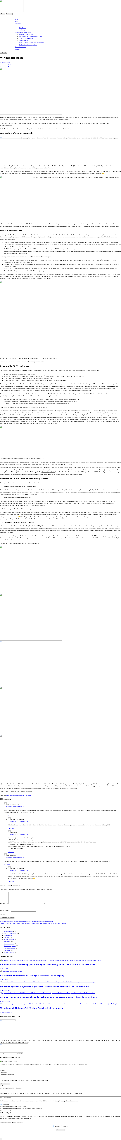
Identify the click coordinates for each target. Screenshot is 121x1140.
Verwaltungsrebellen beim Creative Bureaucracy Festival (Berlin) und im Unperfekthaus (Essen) (33, 923)
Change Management (10, 933)
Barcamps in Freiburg (89, 462)
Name (2, 907)
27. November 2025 (6, 1001)
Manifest (21, 26)
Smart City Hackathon (50, 464)
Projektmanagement (10, 946)
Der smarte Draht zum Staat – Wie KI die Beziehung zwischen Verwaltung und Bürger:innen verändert (48, 997)
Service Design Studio (48, 472)
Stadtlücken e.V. (35, 407)
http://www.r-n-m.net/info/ (68, 788)
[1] (117, 419)
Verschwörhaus (111, 462)
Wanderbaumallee (59, 276)
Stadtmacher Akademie (37, 117)
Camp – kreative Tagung (26, 38)
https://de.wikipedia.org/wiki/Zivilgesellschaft (18, 791)
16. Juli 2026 (4, 969)
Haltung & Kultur (9, 939)
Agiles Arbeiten (8, 931)
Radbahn (15, 264)
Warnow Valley (101, 274)
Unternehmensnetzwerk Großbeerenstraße (34, 278)
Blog (16, 21)
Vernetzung (28, 795)
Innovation (9, 795)
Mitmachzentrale (21, 274)
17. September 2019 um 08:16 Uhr (14, 806)
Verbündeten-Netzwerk (80, 276)
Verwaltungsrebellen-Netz (26, 34)
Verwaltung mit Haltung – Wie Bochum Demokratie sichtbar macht (32, 1008)
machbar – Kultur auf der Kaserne (44, 274)
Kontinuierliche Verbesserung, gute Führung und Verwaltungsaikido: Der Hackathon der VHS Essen (47, 964)
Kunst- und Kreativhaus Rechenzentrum (75, 274)
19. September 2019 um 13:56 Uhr (18, 834)
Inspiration (18, 23)
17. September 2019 (6, 62)
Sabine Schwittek (8, 65)
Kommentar (4, 903)
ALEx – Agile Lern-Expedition (28, 45)
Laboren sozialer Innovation (12, 464)
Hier (1, 1064)
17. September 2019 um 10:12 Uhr (18, 821)
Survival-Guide (23, 40)
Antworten (7, 816)
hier (56, 423)
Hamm (101, 462)
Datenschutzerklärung (17, 1122)
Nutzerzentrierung (18, 795)
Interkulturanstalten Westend (105, 276)
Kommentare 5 (4, 67)
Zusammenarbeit (9, 952)
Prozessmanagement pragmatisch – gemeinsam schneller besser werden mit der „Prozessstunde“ (45, 986)
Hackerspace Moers (72, 462)
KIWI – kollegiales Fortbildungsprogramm (31, 42)
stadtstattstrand (69, 171)
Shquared (6, 260)
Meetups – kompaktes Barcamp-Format (30, 36)
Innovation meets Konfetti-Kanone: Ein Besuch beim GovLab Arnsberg (26, 921)
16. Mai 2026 (4, 980)
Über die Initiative (20, 47)
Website (2, 914)
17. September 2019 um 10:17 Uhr (18, 870)
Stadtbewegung (6, 278)
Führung (6, 937)
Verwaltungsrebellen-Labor (23, 32)
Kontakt (17, 49)
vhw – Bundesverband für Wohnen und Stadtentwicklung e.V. (51, 138)
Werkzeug (22, 30)
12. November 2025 (6, 1012)
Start (16, 19)
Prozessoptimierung (9, 948)
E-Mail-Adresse (5, 910)
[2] (27, 503)
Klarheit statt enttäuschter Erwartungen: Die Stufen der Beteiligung (32, 975)
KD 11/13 (9, 268)
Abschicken (60, 1130)
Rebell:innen (22, 28)
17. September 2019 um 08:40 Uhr (14, 857)
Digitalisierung (8, 935)
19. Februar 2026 (5, 990)
